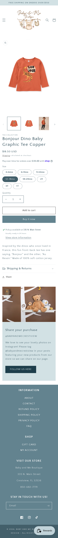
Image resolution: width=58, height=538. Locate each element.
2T (41, 179)
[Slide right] (54, 124)
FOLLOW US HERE (21, 369)
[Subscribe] (48, 505)
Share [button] (9, 277)
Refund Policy (29, 409)
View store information (18, 237)
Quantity (6, 193)
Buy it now (29, 219)
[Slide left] (3, 124)
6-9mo (24, 172)
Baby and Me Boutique (30, 529)
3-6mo (9, 172)
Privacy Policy (29, 420)
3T (7, 186)
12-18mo (10, 179)
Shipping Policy (29, 415)
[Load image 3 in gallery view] (44, 123)
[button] (3, 20)
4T (17, 186)
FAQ (29, 426)
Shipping (6, 155)
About (29, 398)
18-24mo (27, 179)
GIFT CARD (29, 444)
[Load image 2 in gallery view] (29, 123)
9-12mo (40, 172)
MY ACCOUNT (29, 450)
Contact (29, 403)
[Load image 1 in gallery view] (14, 123)
